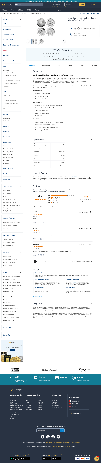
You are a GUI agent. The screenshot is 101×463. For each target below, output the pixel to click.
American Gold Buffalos (10, 75)
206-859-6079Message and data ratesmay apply (44, 380)
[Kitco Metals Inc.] (16, 390)
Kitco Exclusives (8, 169)
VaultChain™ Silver (8, 40)
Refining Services (9, 235)
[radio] (63, 195)
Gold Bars (6, 86)
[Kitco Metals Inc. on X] (53, 437)
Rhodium (6, 131)
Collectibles (29, 409)
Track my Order (14, 412)
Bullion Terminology (8, 320)
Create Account (91, 4)
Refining (40, 405)
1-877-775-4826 (82, 35)
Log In (82, 4)
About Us (54, 400)
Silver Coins (6, 95)
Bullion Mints (7, 142)
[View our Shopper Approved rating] (49, 370)
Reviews (70, 65)
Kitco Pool (40, 402)
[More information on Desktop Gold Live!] (46, 458)
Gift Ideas (6, 55)
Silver (5, 91)
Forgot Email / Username (9, 262)
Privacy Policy (49, 442)
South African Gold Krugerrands (12, 80)
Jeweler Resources (8, 239)
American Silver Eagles (10, 98)
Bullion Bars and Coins (9, 305)
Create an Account (15, 414)
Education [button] (45, 10)
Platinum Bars (7, 121)
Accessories (6, 179)
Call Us (17, 377)
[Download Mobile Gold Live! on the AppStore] (25, 458)
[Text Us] (36, 379)
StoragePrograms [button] (20, 10)
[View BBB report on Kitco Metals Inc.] (15, 370)
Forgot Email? (55, 6)
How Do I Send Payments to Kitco (12, 285)
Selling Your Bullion (8, 211)
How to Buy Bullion (8, 288)
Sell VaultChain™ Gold (9, 199)
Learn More (36, 296)
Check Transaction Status (10, 259)
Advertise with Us (57, 407)
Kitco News (7, 327)
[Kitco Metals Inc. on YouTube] (58, 437)
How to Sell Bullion (8, 291)
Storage (82, 65)
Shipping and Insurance (9, 299)
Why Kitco (94, 65)
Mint (59, 65)
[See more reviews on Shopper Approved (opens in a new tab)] (43, 222)
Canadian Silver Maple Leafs (11, 103)
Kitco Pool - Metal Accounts (11, 45)
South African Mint (8, 154)
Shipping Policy (14, 404)
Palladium (6, 126)
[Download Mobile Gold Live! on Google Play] (15, 458)
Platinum (5, 114)
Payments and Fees (8, 297)
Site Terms (67, 442)
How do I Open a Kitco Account (11, 276)
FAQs (5, 273)
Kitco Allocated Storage (9, 311)
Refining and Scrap (8, 208)
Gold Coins (6, 70)
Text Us (42, 377)
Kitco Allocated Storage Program (11, 222)
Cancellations (7, 302)
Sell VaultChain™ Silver (9, 202)
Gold (4, 66)
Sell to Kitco (7, 186)
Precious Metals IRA (8, 314)
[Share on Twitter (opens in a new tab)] (41, 222)
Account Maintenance (9, 279)
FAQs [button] (52, 10)
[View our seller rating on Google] (84, 370)
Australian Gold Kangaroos (11, 83)
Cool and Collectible (9, 61)
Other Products (7, 193)
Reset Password (68, 6)
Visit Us (80, 377)
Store (36, 290)
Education (12, 416)
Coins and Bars (7, 190)
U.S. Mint (5, 146)
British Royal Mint (8, 151)
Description (31, 65)
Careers (54, 402)
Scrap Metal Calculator (9, 242)
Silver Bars (6, 109)
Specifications (46, 65)
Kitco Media (55, 405)
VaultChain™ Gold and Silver (11, 317)
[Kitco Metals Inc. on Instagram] (48, 437)
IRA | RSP (6, 228)
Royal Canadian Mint (8, 149)
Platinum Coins (7, 118)
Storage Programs (9, 218)
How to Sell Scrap (8, 294)
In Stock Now (7, 29)
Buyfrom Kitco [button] (4, 10)
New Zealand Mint (8, 157)
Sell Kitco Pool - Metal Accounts (11, 205)
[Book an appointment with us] (74, 379)
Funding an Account (15, 411)
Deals (5, 50)
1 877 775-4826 (85, 13)
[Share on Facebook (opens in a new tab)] (38, 222)
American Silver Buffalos (10, 100)
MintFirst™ (6, 137)
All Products (6, 24)
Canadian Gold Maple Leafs (11, 78)
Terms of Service (67, 446)
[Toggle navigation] (20, 20)
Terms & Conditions (58, 442)
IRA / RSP (40, 409)
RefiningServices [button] (29, 10)
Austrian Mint (6, 163)
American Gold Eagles (10, 72)
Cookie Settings (75, 442)
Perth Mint (6, 160)
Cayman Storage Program (10, 225)
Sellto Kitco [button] (12, 10)
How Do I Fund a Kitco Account (11, 282)
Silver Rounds (7, 106)
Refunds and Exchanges (16, 405)
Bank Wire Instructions (16, 409)
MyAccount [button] (37, 10)
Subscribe (6, 335)
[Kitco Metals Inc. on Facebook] (42, 437)
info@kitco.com (96, 13)
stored (74, 282)
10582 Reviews (41, 202)
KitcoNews (59, 10)
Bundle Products (8, 174)
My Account (7, 252)
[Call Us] (12, 379)
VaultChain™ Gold (8, 34)
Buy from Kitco (8, 20)
